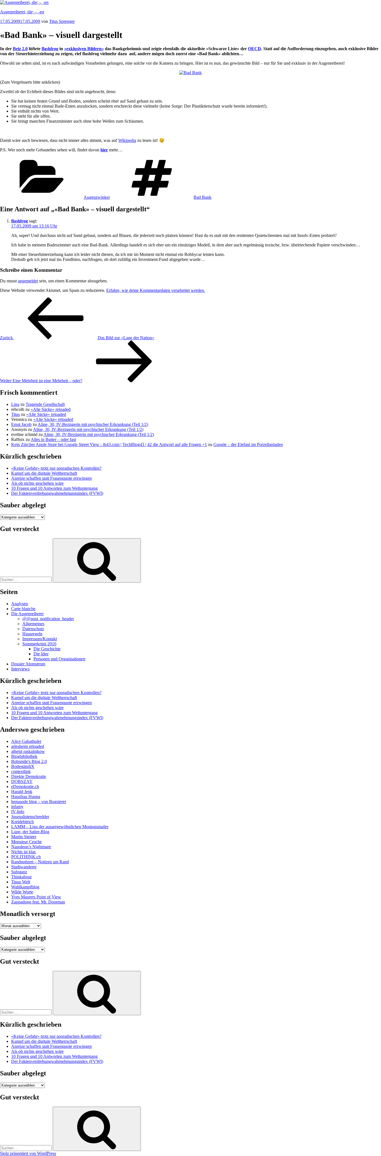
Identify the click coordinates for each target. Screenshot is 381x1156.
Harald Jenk (21, 791)
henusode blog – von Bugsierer (38, 801)
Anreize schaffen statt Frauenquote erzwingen (51, 478)
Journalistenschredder (30, 816)
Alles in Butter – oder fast (53, 439)
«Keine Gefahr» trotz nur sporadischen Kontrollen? (56, 468)
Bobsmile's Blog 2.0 (29, 761)
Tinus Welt (20, 881)
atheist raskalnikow (28, 751)
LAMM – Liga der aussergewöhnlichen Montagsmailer (59, 826)
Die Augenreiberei (27, 613)
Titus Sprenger (62, 21)
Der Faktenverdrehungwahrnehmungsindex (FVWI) (57, 493)
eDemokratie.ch (25, 786)
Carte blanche (23, 608)
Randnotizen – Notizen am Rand (40, 861)
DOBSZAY (22, 781)
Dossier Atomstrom (28, 663)
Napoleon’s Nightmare (31, 846)
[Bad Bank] (190, 72)
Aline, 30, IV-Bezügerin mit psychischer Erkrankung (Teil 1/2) (93, 424)
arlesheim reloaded (27, 746)
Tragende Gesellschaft (45, 404)
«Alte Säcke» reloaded (51, 409)
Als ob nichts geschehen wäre (37, 483)
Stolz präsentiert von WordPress (28, 1153)
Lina (15, 404)
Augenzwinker (97, 197)
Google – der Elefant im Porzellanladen (248, 444)
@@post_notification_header (48, 618)
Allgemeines (33, 623)
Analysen (19, 603)
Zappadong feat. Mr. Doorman (38, 902)
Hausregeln (32, 633)
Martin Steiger (23, 836)
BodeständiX (22, 766)
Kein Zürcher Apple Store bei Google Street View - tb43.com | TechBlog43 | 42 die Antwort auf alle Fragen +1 (109, 444)
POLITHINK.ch (26, 856)
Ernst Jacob (21, 424)
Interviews (20, 669)
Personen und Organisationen (59, 658)
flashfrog (19, 221)
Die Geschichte (47, 648)
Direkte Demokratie (28, 776)
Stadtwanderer (24, 866)
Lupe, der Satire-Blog (30, 831)
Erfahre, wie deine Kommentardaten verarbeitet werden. (155, 290)
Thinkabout (21, 876)
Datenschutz (33, 628)
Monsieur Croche (26, 841)
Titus (15, 414)
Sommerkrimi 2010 (39, 643)
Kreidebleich (22, 821)
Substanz (19, 871)
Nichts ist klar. (23, 851)
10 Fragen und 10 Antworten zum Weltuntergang (54, 488)
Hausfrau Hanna (25, 796)
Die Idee (41, 653)
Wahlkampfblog (25, 886)
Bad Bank (202, 197)
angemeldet (28, 280)
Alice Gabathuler (26, 741)
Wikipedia (127, 140)
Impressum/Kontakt (39, 638)
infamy (17, 806)
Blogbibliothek (24, 756)
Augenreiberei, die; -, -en (22, 11)
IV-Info (17, 811)
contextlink (21, 771)
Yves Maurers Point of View (36, 897)
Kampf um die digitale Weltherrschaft (44, 473)
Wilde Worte (22, 892)
